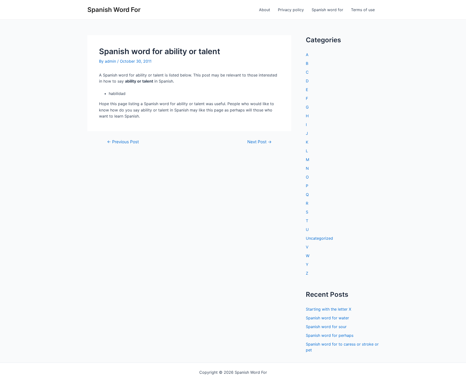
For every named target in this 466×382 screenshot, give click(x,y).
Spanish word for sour (326, 326)
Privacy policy (291, 9)
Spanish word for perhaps (329, 335)
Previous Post (123, 142)
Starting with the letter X (328, 309)
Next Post (259, 142)
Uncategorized (319, 238)
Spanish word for (327, 9)
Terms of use (363, 9)
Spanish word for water (327, 317)
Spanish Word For (114, 9)
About (264, 9)
